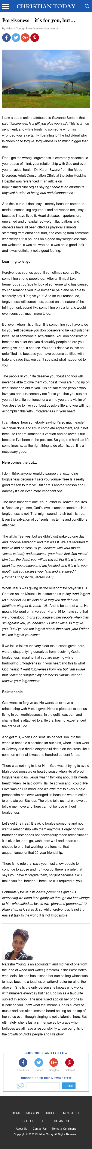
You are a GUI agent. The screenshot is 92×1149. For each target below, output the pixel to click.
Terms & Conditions (64, 1128)
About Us (21, 1128)
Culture (29, 1121)
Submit (68, 1086)
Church (51, 1113)
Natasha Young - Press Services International (32, 28)
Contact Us (40, 1128)
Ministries (71, 1113)
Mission (32, 1113)
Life (45, 1121)
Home (16, 1113)
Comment (62, 1121)
